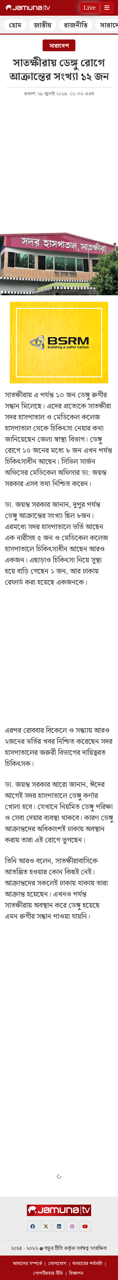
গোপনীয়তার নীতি (48, 1273)
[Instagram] (72, 1226)
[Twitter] (45, 1226)
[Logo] (28, 7)
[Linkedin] (59, 1226)
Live (90, 8)
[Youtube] (85, 1226)
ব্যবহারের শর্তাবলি (87, 1263)
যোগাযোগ (57, 1263)
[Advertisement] (59, 162)
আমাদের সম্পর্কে (27, 1263)
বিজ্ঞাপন (76, 1273)
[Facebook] (32, 1226)
